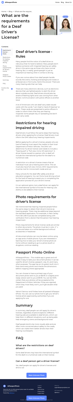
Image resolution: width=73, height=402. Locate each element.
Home (3, 12)
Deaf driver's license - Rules (7, 52)
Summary (6, 80)
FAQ (4, 83)
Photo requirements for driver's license (7, 68)
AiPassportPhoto (22, 258)
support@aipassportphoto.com (62, 387)
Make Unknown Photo (37, 398)
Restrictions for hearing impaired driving (6, 60)
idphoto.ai (11, 393)
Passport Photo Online (7, 75)
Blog (10, 12)
